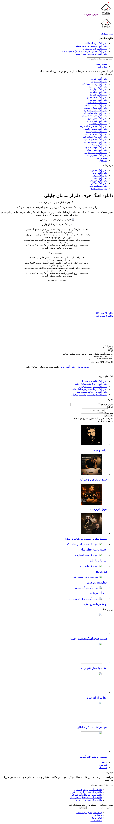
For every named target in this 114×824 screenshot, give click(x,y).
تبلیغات (98, 815)
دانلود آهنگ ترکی (99, 175)
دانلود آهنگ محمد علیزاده (96, 134)
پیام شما (109, 413)
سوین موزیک (107, 33)
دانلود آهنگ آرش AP (98, 87)
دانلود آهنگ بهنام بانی (98, 92)
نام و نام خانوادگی (104, 404)
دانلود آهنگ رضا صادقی (96, 102)
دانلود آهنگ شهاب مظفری (95, 110)
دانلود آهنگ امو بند (99, 81)
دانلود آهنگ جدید (100, 173)
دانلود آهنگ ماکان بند (98, 123)
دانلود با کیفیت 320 (104, 316)
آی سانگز (103, 767)
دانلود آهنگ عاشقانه (98, 181)
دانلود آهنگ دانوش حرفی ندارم (88, 789)
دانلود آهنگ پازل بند (98, 94)
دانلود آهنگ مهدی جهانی (96, 150)
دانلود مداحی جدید (99, 188)
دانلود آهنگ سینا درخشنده (95, 108)
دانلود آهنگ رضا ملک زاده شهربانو (86, 795)
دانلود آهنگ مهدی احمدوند (95, 147)
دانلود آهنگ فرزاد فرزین (96, 121)
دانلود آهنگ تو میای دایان (96, 43)
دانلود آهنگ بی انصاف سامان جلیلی (91, 392)
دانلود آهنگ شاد (100, 178)
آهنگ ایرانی (102, 158)
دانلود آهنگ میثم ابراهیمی (96, 152)
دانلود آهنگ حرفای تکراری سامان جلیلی (89, 394)
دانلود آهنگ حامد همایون (96, 97)
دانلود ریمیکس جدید (98, 186)
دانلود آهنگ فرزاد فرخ (97, 118)
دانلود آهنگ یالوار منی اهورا (95, 48)
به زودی (103, 762)
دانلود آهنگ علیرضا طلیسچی (94, 116)
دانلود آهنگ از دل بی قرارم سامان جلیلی (89, 389)
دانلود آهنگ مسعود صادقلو (95, 142)
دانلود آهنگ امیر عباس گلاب (94, 84)
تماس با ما (102, 66)
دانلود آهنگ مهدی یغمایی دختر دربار (86, 797)
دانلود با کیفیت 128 (104, 313)
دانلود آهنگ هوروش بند (97, 155)
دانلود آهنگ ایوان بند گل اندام (89, 800)
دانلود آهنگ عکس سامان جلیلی (93, 386)
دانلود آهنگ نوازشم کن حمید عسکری (90, 46)
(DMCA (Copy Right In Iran (89, 812)
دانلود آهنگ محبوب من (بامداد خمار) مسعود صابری (84, 51)
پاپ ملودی (102, 765)
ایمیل (110, 407)
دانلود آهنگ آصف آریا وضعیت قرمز (86, 792)
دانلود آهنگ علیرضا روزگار (95, 113)
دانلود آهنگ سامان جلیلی (96, 105)
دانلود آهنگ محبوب (99, 170)
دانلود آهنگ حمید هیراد (97, 100)
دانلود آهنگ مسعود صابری (95, 139)
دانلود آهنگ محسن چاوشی (95, 129)
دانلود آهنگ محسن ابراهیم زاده (93, 126)
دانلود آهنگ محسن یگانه (96, 131)
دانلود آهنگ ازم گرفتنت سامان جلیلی (90, 384)
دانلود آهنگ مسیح (99, 144)
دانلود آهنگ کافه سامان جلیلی (93, 381)
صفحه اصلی (101, 64)
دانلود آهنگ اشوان (99, 79)
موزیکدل (103, 160)
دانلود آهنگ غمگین (99, 183)
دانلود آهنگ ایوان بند (98, 89)
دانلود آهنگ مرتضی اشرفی (95, 137)
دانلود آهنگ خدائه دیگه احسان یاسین (91, 54)
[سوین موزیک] (105, 14)
